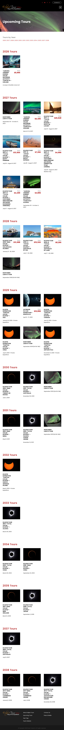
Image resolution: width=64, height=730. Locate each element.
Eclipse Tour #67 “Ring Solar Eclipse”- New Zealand (7, 609)
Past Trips (25, 718)
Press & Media (47, 715)
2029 (16, 40)
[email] (44, 2)
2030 (20, 40)
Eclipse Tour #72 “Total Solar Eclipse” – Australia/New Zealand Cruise (48, 694)
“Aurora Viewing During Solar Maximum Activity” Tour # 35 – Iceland (27, 122)
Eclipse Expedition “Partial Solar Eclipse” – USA (7, 313)
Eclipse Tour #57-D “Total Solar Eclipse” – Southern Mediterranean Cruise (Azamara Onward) (7, 198)
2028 (12, 40)
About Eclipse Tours (28, 712)
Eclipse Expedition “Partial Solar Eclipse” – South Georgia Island (7, 479)
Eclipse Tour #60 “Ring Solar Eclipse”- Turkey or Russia (7, 391)
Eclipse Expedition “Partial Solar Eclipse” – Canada (48, 313)
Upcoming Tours (27, 715)
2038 (47, 40)
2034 (35, 40)
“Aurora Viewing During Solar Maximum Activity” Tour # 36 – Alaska (27, 196)
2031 (24, 40)
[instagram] (49, 2)
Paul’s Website (27, 721)
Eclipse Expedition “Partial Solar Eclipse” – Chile (7, 346)
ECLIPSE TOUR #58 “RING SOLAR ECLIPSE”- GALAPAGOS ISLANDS (7, 244)
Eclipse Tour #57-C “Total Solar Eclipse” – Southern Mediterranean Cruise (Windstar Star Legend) (48, 159)
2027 (8, 40)
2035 (39, 40)
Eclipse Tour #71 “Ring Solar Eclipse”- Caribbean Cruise (28, 693)
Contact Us (57, 2)
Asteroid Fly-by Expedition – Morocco (28, 312)
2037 (43, 40)
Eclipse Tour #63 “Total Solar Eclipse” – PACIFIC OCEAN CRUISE (28, 434)
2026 (4, 40)
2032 (27, 40)
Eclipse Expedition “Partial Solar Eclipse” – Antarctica (48, 346)
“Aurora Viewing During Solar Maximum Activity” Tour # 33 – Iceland (7, 76)
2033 (31, 40)
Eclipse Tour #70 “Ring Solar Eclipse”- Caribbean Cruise (7, 693)
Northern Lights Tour (7, 118)
